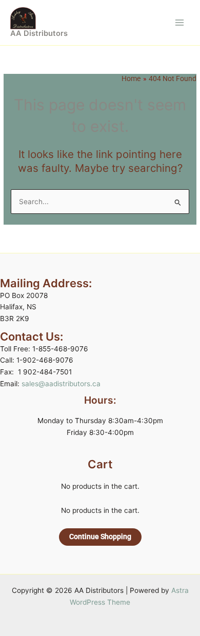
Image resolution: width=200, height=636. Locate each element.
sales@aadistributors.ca (61, 384)
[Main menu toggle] (180, 22)
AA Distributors (39, 33)
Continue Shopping (100, 536)
